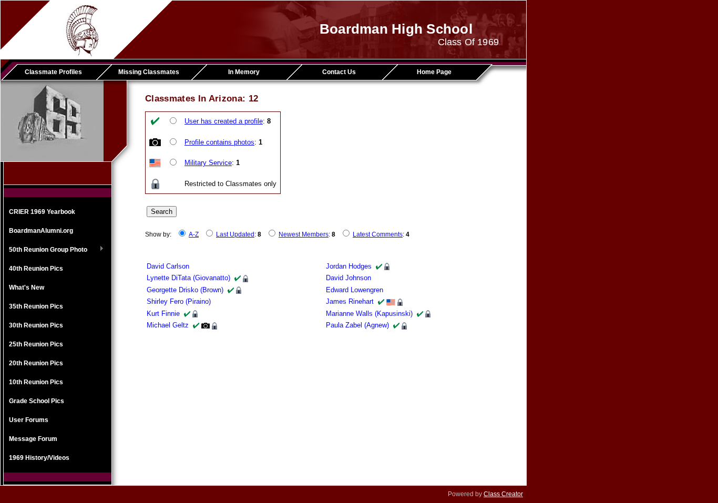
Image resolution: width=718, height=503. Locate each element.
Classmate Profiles (53, 72)
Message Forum (33, 439)
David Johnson (348, 278)
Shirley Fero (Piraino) (179, 301)
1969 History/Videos (39, 457)
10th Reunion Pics (36, 382)
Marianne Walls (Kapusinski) (369, 313)
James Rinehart (350, 301)
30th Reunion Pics (36, 325)
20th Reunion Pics (36, 363)
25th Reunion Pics (36, 344)
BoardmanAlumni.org (41, 230)
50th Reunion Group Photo (45, 250)
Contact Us (339, 72)
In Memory (244, 72)
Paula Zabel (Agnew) (357, 325)
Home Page (434, 72)
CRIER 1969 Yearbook (42, 211)
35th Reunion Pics (36, 306)
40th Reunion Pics (36, 268)
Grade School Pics (36, 401)
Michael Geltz (168, 325)
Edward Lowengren (354, 290)
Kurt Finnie (163, 313)
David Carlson (168, 266)
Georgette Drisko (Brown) (185, 290)
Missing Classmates (148, 72)
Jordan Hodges (349, 266)
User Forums (28, 420)
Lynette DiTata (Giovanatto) (188, 278)
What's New (26, 287)
